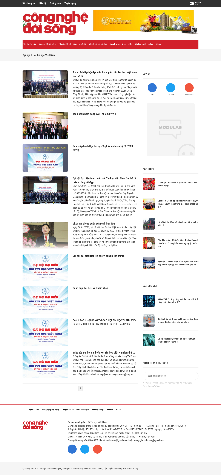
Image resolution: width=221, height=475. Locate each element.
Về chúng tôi (29, 3)
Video (158, 44)
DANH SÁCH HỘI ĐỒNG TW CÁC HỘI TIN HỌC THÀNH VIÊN (104, 320)
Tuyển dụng (70, 3)
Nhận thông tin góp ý (155, 363)
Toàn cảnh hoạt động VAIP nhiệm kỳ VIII (94, 113)
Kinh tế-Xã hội (98, 410)
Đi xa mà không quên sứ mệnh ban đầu (94, 223)
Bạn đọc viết (150, 286)
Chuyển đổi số (65, 44)
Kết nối (147, 74)
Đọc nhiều (148, 169)
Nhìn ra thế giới (79, 44)
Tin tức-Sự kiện (29, 44)
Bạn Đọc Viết (34, 410)
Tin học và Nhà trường (144, 44)
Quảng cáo (55, 3)
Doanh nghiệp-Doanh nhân (121, 44)
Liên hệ (42, 3)
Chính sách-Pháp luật (98, 44)
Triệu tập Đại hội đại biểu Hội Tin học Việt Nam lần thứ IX (104, 352)
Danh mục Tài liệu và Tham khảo (90, 288)
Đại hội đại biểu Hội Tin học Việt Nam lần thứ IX (98, 255)
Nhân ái (109, 410)
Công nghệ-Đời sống (47, 44)
